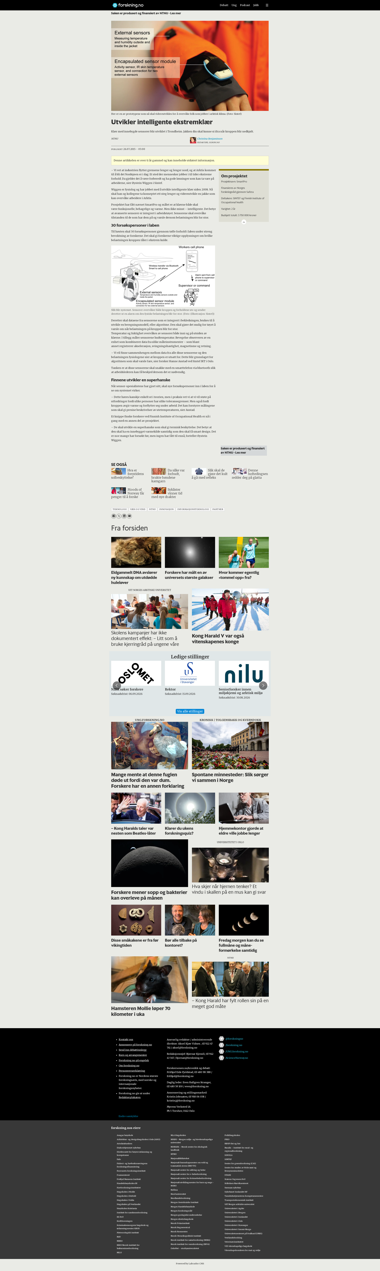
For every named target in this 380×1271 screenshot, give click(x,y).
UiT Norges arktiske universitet (239, 1204)
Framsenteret (123, 1175)
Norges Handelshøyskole (183, 1206)
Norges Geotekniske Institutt (184, 1202)
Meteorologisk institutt (128, 1232)
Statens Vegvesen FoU (235, 1179)
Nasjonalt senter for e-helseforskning (189, 1174)
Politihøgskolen (232, 1135)
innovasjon (166, 509)
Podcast (245, 5)
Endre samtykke (128, 1116)
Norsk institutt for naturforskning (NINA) (190, 1240)
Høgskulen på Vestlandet (129, 1204)
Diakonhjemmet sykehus (129, 1147)
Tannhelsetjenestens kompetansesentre (244, 1196)
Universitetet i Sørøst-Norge (238, 1229)
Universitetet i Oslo (234, 1221)
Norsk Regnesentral (180, 1227)
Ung (234, 5)
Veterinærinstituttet (234, 1242)
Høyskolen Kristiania (127, 1208)
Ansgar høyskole (125, 1135)
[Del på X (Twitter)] (118, 516)
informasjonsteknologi (193, 509)
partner (217, 509)
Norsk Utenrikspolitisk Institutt (186, 1236)
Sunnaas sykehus (233, 1187)
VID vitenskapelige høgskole (238, 1246)
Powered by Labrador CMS (190, 1263)
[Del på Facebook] (113, 516)
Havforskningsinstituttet (129, 1187)
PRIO (227, 1139)
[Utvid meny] (267, 5)
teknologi (119, 509)
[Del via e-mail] (129, 516)
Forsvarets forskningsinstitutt (131, 1171)
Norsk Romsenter (179, 1231)
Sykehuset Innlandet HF (236, 1192)
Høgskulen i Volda (125, 1200)
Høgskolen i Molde (126, 1192)
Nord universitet (178, 1194)
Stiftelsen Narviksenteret (236, 1183)
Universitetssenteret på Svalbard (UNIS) (243, 1233)
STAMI (228, 1175)
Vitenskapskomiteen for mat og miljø (242, 1250)
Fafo (119, 1159)
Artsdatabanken (124, 1143)
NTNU (173, 1154)
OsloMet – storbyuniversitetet (185, 1248)
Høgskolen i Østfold (126, 1196)
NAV (119, 1237)
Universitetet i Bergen (235, 1212)
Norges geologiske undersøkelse (186, 1215)
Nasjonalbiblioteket (180, 1158)
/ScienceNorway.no (236, 1057)
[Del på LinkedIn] (124, 516)
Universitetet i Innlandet (236, 1217)
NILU (119, 1252)
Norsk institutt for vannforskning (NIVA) (190, 1244)
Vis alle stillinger (190, 711)
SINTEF (228, 1159)
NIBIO (120, 1241)
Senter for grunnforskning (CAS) (240, 1163)
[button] (117, 685)
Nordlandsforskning (180, 1198)
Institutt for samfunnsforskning (132, 1212)
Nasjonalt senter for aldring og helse (188, 1170)
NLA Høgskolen (178, 1135)
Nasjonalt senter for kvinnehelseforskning (191, 1178)
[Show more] (244, 222)
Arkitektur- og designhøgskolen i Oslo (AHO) (138, 1139)
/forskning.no (233, 1045)
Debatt (224, 5)
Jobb (256, 5)
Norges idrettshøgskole (182, 1219)
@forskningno (234, 1038)
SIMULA (228, 1155)
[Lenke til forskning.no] (162, 4)
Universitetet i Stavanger (236, 1225)
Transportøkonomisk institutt (239, 1200)
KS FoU (120, 1217)
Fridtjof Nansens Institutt (129, 1179)
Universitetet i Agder (234, 1208)
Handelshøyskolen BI (127, 1183)
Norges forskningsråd (181, 1211)
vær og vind (137, 509)
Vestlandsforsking (233, 1237)
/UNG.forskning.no (236, 1051)
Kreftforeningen (124, 1221)
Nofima (174, 1190)
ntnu (152, 509)
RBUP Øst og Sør (232, 1143)
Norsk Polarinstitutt (180, 1223)
